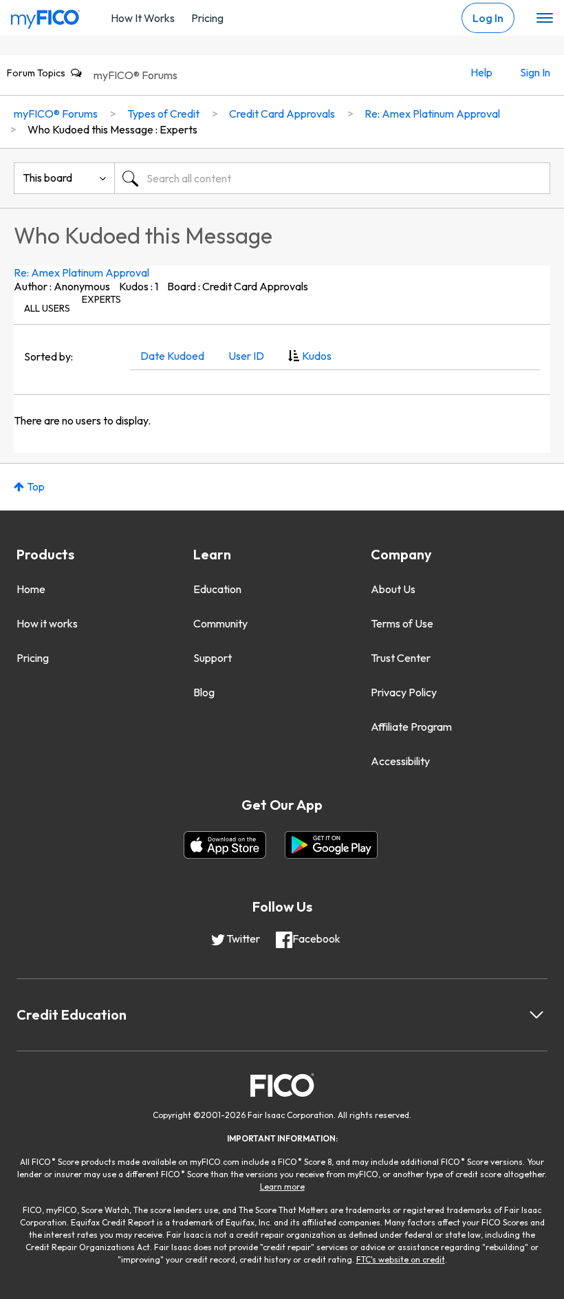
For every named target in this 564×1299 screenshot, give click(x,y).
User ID (246, 356)
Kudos (317, 356)
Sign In (535, 72)
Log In (488, 18)
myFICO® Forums (135, 75)
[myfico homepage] (45, 16)
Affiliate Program (411, 726)
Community (220, 623)
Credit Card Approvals (282, 113)
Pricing (207, 18)
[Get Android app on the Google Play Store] (331, 844)
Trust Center (401, 658)
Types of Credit (163, 113)
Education (217, 589)
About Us (393, 589)
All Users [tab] (47, 308)
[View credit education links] (536, 1015)
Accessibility (400, 761)
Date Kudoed (172, 356)
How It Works (143, 18)
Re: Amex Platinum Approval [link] (432, 113)
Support (212, 658)
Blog (204, 692)
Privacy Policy (404, 692)
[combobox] (332, 178)
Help (481, 72)
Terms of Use (402, 623)
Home (31, 589)
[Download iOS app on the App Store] (225, 844)
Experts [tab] (101, 299)
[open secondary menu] (545, 18)
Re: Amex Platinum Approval (81, 272)
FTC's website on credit (400, 1259)
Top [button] (36, 486)
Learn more (282, 1186)
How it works (47, 623)
